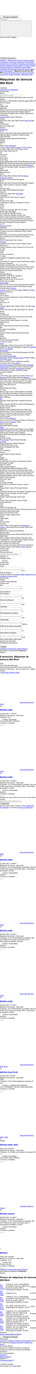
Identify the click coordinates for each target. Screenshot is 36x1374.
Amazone (7, 73)
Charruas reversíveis (16, 62)
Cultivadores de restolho (8, 64)
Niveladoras (12, 69)
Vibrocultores (29, 62)
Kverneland (30, 73)
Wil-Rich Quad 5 (7, 1214)
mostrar (3, 647)
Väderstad (24, 74)
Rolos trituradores (6, 71)
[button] (18, 47)
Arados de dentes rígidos (26, 69)
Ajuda (12, 1334)
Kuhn (23, 73)
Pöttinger (17, 74)
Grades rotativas (6, 65)
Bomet (13, 73)
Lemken (11, 74)
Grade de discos (29, 60)
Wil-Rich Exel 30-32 (9, 1072)
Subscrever (5, 804)
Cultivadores (4, 62)
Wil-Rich (4, 1253)
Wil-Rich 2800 (6, 710)
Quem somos (4, 1334)
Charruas (26, 65)
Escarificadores (17, 65)
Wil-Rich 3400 (6, 777)
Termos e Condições (7, 1341)
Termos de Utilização (25, 807)
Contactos (18, 1334)
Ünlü (30, 74)
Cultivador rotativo (20, 67)
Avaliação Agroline (16, 1342)
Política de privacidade (23, 1341)
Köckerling (4, 74)
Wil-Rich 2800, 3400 (9, 1145)
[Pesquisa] (16, 28)
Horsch (18, 73)
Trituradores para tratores (27, 64)
